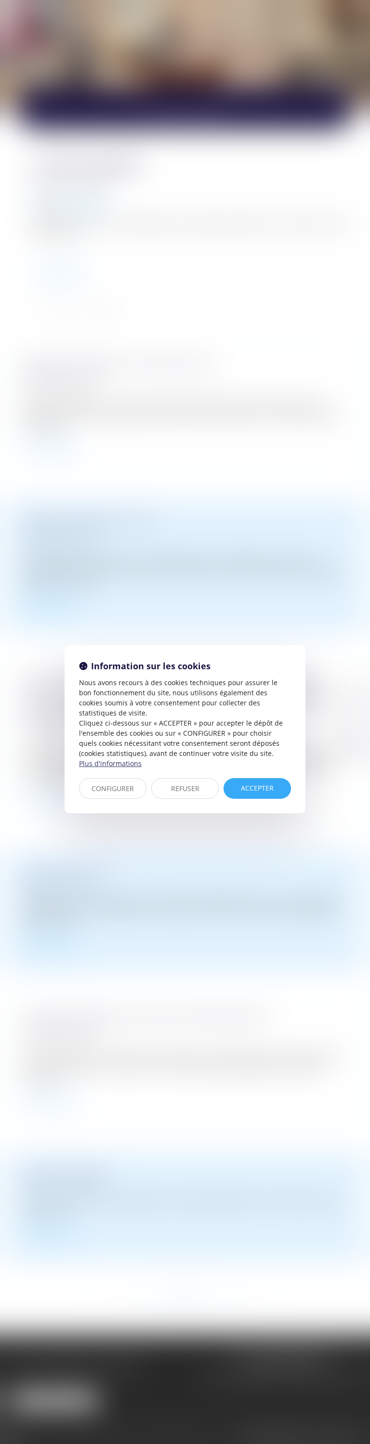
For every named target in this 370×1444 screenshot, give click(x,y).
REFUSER (185, 788)
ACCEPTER (257, 788)
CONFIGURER (113, 788)
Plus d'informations (110, 763)
